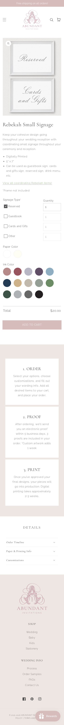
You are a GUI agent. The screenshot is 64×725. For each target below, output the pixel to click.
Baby (32, 637)
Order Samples (32, 674)
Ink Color (8, 264)
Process (32, 668)
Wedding (32, 632)
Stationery (32, 648)
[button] (4, 20)
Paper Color (10, 246)
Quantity (48, 200)
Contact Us (32, 685)
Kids (32, 643)
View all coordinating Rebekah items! (27, 183)
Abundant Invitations (33, 715)
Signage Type (12, 199)
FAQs (32, 679)
